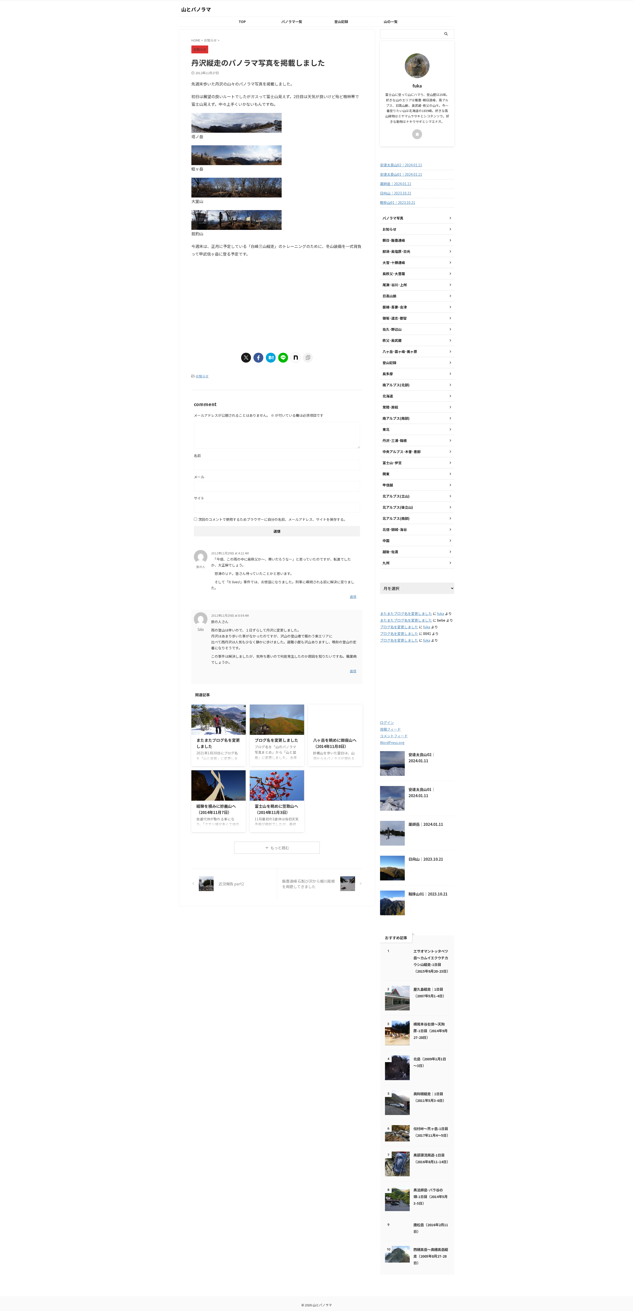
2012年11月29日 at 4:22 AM (230, 553)
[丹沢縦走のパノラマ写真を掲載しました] (271, 358)
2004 (436, 665)
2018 (391, 686)
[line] (283, 358)
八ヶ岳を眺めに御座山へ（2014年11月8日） (335, 743)
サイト (199, 498)
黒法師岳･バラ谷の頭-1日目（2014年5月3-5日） (430, 1196)
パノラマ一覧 (291, 21)
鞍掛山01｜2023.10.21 (397, 202)
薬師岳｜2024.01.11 (395, 183)
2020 (440, 686)
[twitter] (246, 358)
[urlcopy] (308, 358)
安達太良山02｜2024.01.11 (401, 164)
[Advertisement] (232, 302)
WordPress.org (392, 742)
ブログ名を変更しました (276, 740)
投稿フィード (390, 729)
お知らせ (202, 376)
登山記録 (341, 21)
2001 (390, 665)
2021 (391, 697)
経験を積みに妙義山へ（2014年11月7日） (216, 809)
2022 (414, 697)
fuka (201, 629)
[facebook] (258, 358)
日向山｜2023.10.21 (395, 193)
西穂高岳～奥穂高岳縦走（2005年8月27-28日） (430, 1256)
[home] (417, 134)
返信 (353, 596)
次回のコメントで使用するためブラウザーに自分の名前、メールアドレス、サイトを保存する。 (272, 519)
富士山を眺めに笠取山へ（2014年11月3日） (276, 809)
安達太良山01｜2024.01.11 (401, 174)
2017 (439, 676)
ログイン (387, 722)
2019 (415, 686)
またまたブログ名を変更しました (406, 613)
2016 (416, 676)
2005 (392, 676)
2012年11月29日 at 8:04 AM (230, 615)
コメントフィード (394, 735)
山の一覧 (391, 21)
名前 (197, 455)
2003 (412, 665)
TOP (242, 21)
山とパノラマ (196, 9)
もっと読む (280, 847)
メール (199, 476)
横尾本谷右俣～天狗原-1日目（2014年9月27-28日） (430, 1030)
